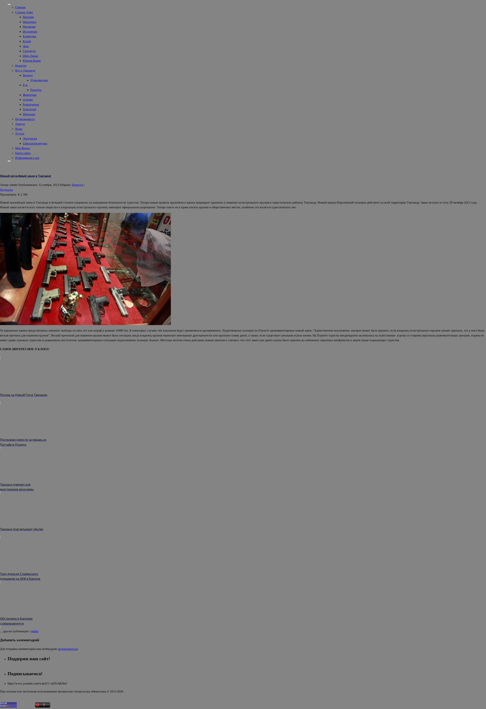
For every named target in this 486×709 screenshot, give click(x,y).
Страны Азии (24, 12)
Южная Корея (32, 60)
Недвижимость (25, 119)
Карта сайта (23, 153)
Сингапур (29, 51)
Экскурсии (30, 138)
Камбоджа (29, 36)
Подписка (6, 189)
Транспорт (29, 109)
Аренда (20, 124)
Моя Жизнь (22, 148)
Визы (18, 128)
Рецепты (36, 90)
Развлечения (31, 104)
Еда (25, 85)
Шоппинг (29, 114)
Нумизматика (39, 80)
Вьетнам (28, 17)
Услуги (19, 133)
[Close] (9, 161)
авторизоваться (68, 649)
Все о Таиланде (25, 70)
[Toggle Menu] (9, 4)
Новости (20, 65)
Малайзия (29, 26)
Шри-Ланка (30, 56)
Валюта (28, 75)
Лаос (26, 46)
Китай (27, 41)
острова (28, 99)
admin (34, 631)
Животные (30, 94)
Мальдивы (29, 22)
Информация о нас (27, 157)
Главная (20, 7)
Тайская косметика (35, 143)
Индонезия (30, 31)
